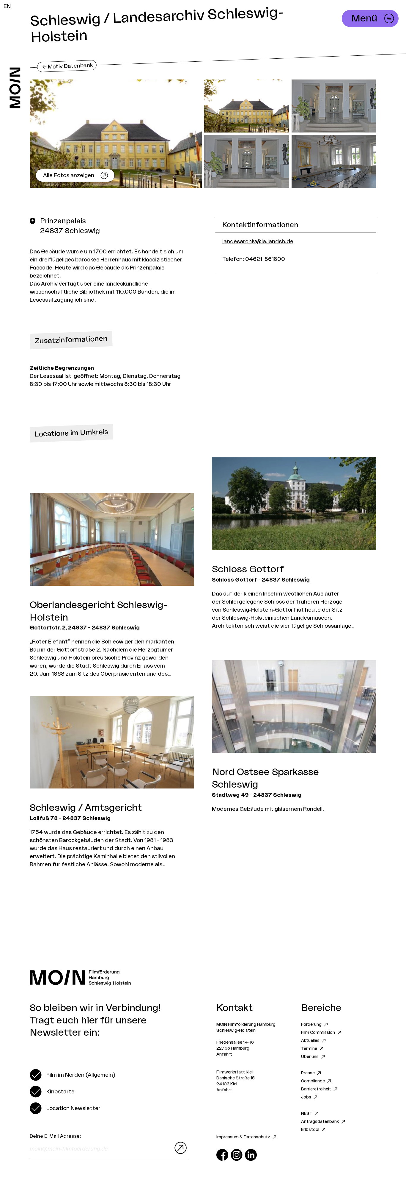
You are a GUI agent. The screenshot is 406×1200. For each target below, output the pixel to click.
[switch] (72, 1075)
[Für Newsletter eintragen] (179, 1148)
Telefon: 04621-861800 (253, 259)
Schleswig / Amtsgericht (86, 808)
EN (7, 6)
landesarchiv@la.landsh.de (257, 241)
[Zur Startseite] (15, 87)
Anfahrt (224, 1054)
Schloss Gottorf (248, 569)
